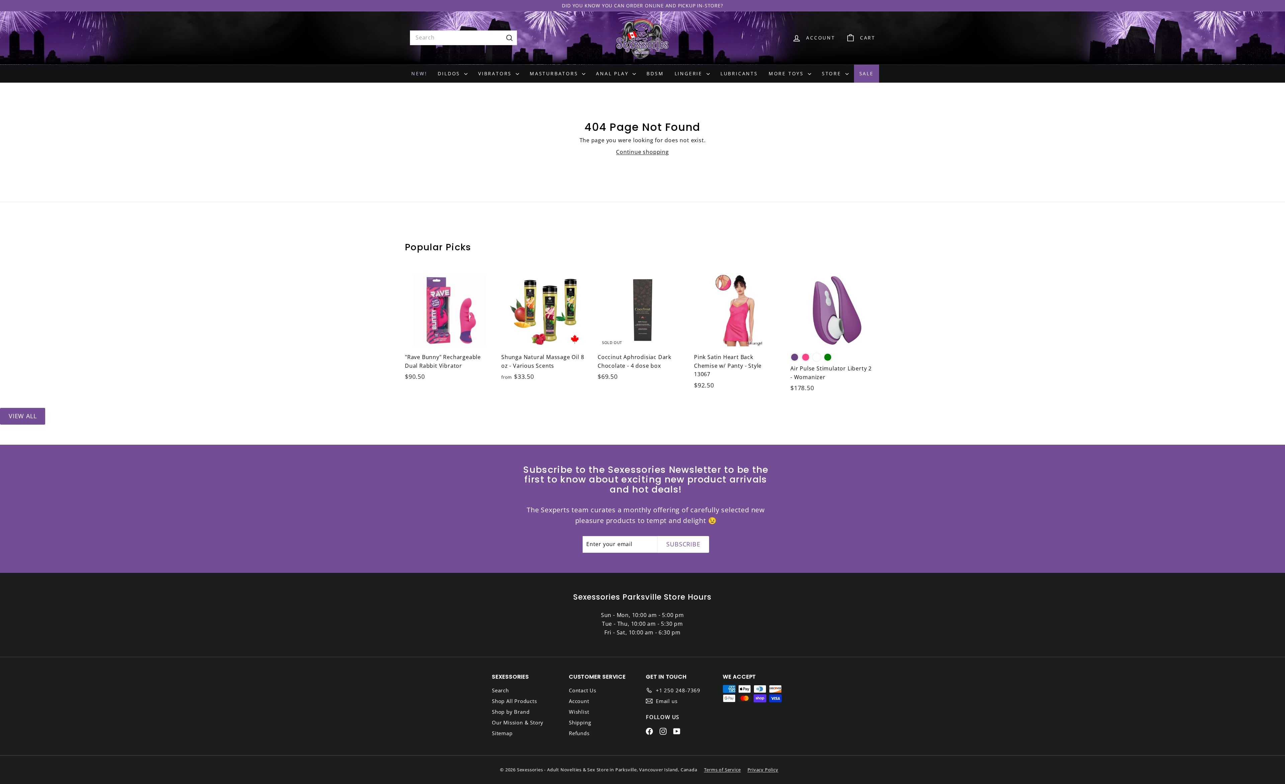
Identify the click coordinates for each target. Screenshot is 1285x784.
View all (22, 416)
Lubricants (739, 73)
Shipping (580, 722)
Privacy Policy (763, 770)
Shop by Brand (510, 711)
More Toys (787, 73)
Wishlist (579, 711)
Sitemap (502, 733)
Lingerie (690, 73)
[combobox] (463, 37)
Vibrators (496, 73)
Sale (866, 73)
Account (579, 701)
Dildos (450, 73)
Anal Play (613, 73)
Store (833, 73)
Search (500, 690)
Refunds (579, 733)
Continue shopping (642, 152)
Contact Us (582, 690)
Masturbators (555, 73)
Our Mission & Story (517, 722)
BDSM (655, 73)
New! (419, 73)
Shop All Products (514, 701)
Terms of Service (722, 770)
